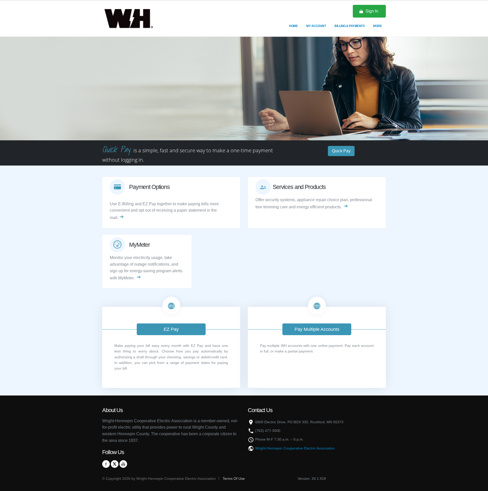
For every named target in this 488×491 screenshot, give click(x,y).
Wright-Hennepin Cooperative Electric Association (295, 448)
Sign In (371, 11)
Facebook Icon (106, 464)
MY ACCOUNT (316, 26)
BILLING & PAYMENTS (349, 26)
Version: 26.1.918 (312, 478)
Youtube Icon (123, 464)
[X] (114, 464)
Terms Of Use (233, 478)
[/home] (134, 18)
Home (293, 26)
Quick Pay (341, 151)
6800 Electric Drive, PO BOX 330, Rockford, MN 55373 (299, 422)
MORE (377, 26)
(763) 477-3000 (267, 431)
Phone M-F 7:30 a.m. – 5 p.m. (279, 439)
